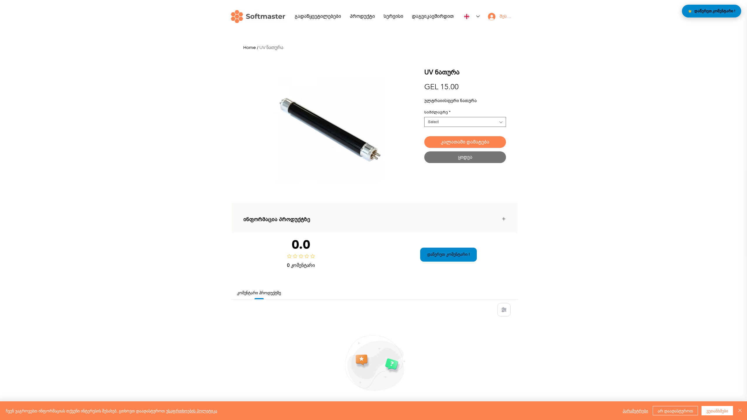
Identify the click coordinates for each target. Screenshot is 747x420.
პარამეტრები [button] (635, 411)
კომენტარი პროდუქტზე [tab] (259, 293)
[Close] (739, 410)
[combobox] (465, 122)
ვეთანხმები (717, 411)
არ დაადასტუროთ (675, 411)
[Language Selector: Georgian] (472, 16)
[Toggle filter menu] (504, 309)
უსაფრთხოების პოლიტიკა (191, 411)
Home (249, 47)
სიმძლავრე (437, 112)
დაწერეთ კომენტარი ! (448, 254)
